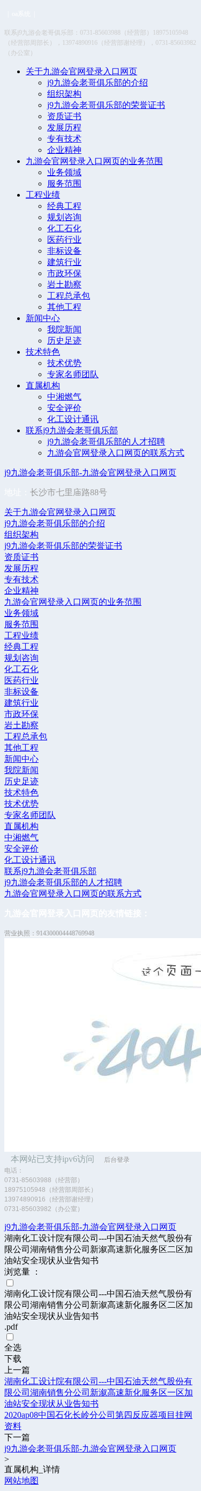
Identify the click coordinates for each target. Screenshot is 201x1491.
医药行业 (64, 239)
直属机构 (43, 385)
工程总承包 (68, 295)
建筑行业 (64, 262)
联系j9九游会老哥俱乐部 (72, 430)
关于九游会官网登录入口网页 (81, 71)
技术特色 (43, 351)
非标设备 (64, 250)
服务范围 (64, 183)
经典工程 (64, 205)
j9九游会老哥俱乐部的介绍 (97, 82)
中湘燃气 (64, 396)
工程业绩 (43, 194)
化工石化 (64, 228)
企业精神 (64, 149)
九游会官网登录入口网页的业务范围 (94, 161)
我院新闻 (64, 329)
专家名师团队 (73, 374)
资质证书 (64, 116)
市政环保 (64, 273)
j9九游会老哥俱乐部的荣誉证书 (106, 105)
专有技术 (64, 138)
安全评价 (64, 407)
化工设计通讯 (73, 419)
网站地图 (21, 1480)
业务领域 (64, 172)
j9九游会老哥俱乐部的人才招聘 (106, 441)
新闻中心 (43, 318)
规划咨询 (64, 217)
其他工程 (64, 306)
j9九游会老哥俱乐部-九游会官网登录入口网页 (90, 472)
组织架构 (64, 93)
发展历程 (64, 127)
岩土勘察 (64, 284)
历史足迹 (64, 340)
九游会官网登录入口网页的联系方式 (115, 452)
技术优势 (64, 363)
